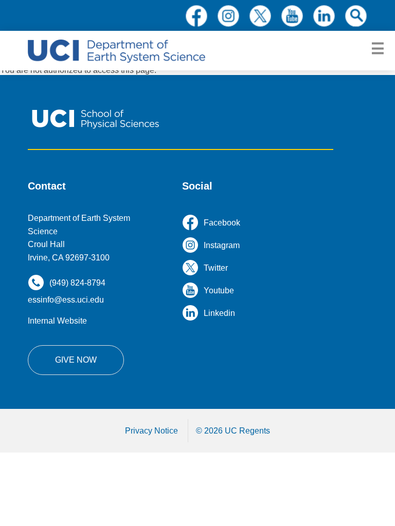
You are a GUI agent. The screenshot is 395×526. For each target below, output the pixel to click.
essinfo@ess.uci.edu (66, 299)
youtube (292, 16)
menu (378, 49)
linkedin (324, 16)
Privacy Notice (151, 430)
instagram (228, 16)
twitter (260, 16)
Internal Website (57, 320)
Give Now (76, 359)
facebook (196, 16)
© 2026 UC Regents (233, 430)
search (356, 16)
